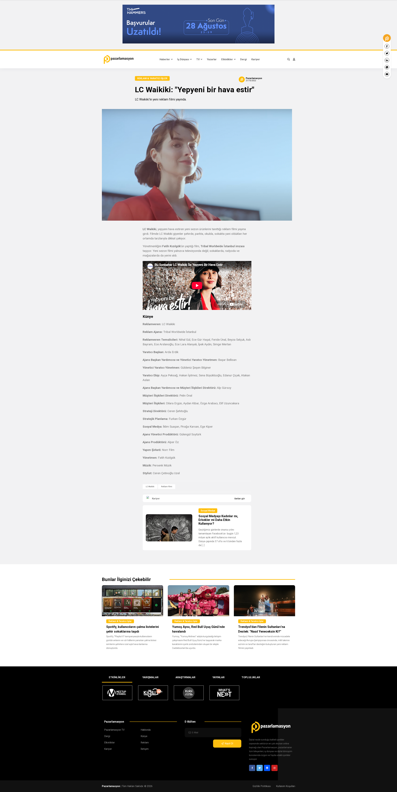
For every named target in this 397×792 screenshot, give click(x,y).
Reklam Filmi (166, 487)
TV (198, 59)
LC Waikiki (150, 487)
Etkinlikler (227, 59)
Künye (144, 736)
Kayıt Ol (229, 743)
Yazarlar (212, 59)
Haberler (165, 59)
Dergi (243, 59)
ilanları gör (239, 498)
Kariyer (255, 59)
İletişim (145, 748)
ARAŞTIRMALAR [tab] (185, 677)
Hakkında (146, 729)
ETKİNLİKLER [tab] (117, 677)
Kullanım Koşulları (285, 786)
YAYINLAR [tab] (218, 677)
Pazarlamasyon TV (114, 729)
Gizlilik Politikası (262, 786)
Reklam (145, 742)
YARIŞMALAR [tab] (150, 677)
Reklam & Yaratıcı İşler (152, 78)
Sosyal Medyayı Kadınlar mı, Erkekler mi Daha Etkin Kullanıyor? (218, 519)
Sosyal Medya (208, 510)
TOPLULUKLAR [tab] (251, 677)
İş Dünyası (183, 59)
